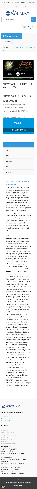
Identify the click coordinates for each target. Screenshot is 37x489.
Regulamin (4, 430)
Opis (9, 145)
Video (8, 150)
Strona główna (5, 2)
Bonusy (8, 172)
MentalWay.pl (5, 421)
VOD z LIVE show (7, 47)
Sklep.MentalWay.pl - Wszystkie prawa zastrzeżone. (18, 484)
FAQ (12, 2)
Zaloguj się (23, 6)
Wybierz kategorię (12, 36)
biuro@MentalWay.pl (7, 419)
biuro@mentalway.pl (20, 2)
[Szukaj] (33, 19)
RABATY (8, 167)
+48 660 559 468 (31, 2)
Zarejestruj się (14, 6)
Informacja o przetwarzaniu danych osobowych (8, 439)
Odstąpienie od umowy (8, 444)
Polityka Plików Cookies (8, 435)
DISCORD (9, 161)
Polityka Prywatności (7, 432)
